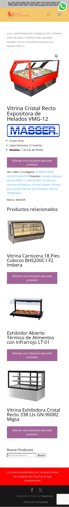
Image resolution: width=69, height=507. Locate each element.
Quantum (47, 496)
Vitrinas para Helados (35, 188)
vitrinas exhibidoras (18, 184)
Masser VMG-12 (16, 180)
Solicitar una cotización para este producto (32, 162)
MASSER (20, 199)
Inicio (10, 33)
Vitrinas (50, 180)
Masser (57, 176)
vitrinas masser (41, 184)
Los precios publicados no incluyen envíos (32, 472)
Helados (46, 176)
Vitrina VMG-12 (36, 180)
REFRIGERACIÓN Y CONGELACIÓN (32, 33)
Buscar (41, 455)
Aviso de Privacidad (36, 502)
